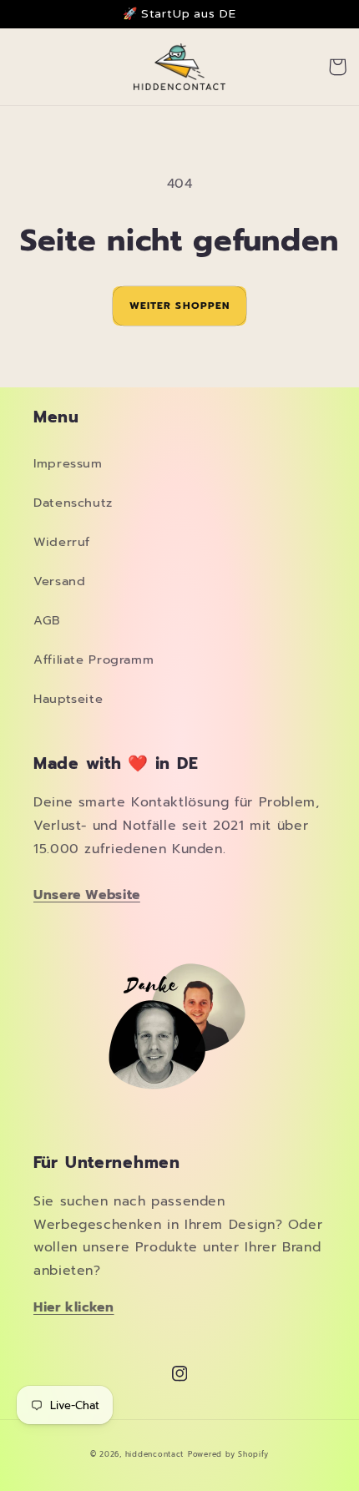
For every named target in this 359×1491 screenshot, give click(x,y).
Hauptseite (68, 699)
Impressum (68, 463)
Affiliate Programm (93, 659)
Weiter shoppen (179, 305)
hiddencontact (155, 1454)
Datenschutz (73, 502)
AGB (47, 620)
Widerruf (61, 542)
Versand (59, 581)
